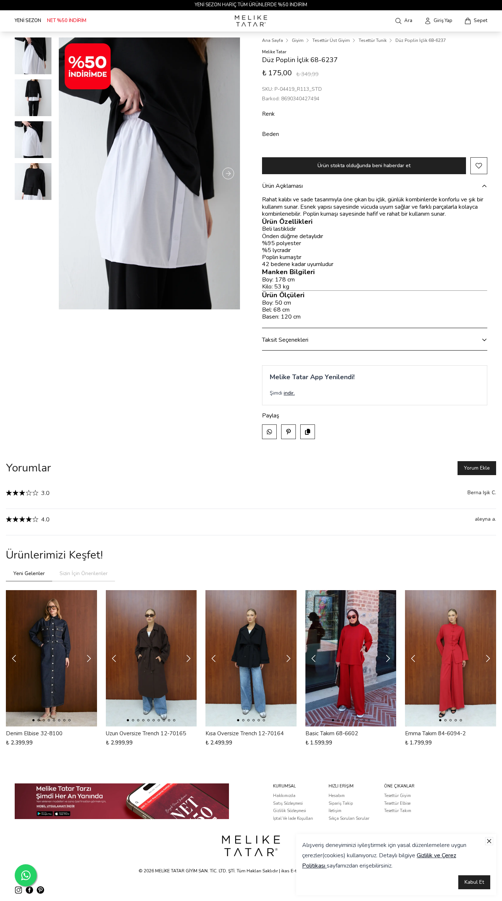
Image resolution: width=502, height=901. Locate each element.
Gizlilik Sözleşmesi (289, 811)
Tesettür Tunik (373, 40)
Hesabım (337, 795)
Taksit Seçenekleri (285, 340)
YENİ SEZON (28, 20)
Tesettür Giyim (397, 795)
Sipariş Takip (341, 803)
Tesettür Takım (397, 811)
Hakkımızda (284, 795)
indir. (289, 393)
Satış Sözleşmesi (288, 803)
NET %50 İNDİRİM (66, 20)
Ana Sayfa (272, 40)
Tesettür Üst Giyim (331, 40)
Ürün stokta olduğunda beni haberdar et (364, 165)
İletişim (335, 811)
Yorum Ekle (477, 467)
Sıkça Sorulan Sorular (349, 818)
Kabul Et (474, 882)
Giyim (298, 40)
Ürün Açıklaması (282, 186)
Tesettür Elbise (397, 803)
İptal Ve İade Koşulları (293, 818)
